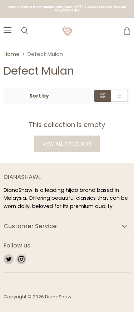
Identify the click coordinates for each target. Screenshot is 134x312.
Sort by (39, 96)
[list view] (119, 95)
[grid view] (102, 95)
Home (12, 54)
